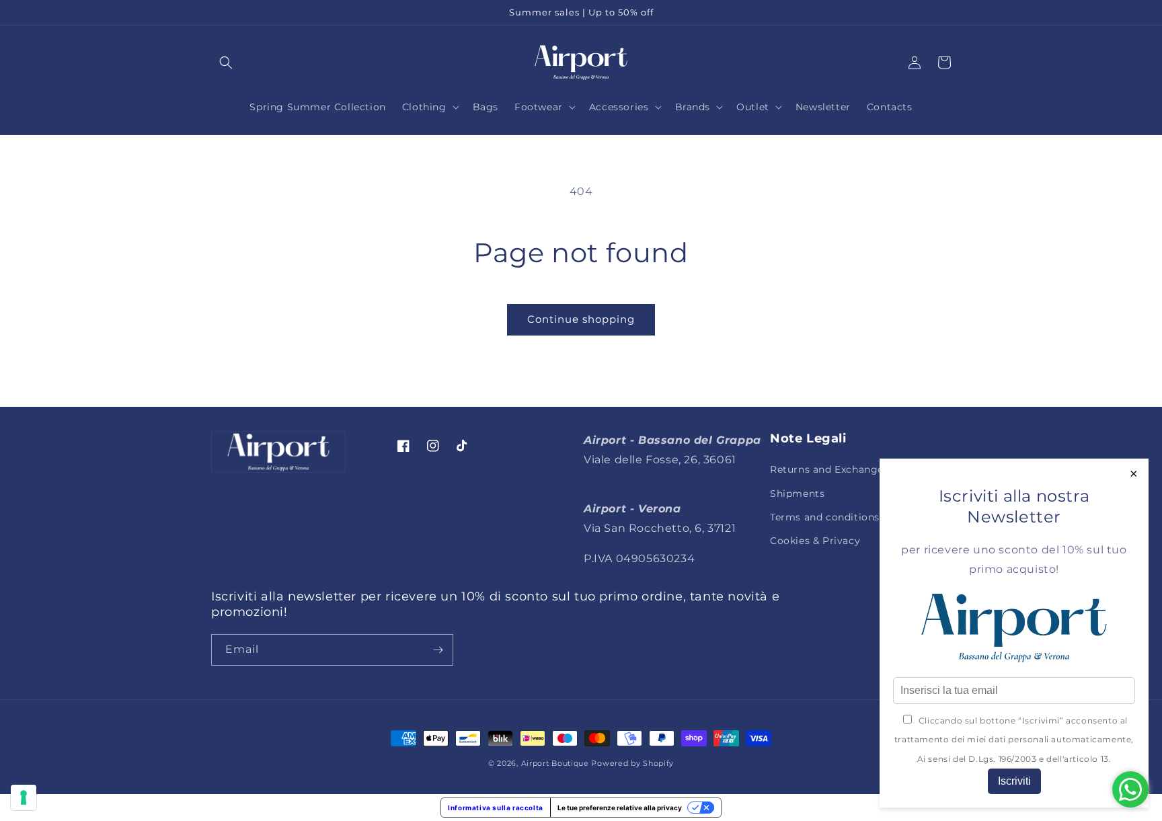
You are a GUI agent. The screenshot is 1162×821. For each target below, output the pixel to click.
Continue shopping (581, 319)
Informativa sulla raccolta (495, 808)
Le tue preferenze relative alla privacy (619, 808)
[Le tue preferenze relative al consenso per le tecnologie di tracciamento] (23, 797)
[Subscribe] (438, 650)
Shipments (797, 493)
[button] (226, 62)
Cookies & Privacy (815, 541)
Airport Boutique (555, 763)
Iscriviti (1014, 781)
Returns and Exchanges (829, 469)
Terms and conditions (825, 517)
